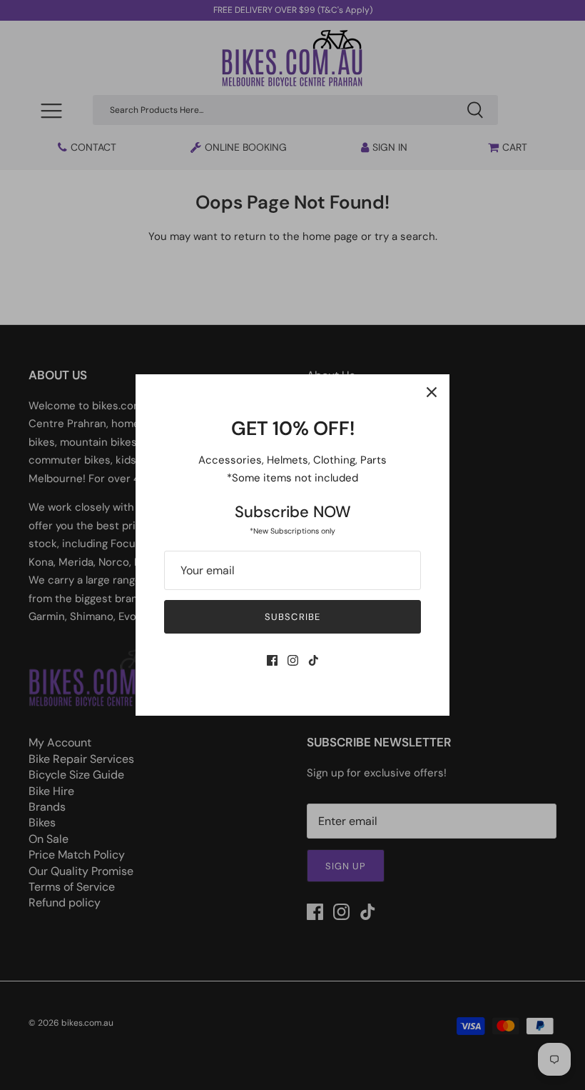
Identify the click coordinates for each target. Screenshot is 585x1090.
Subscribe (292, 617)
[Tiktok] (313, 660)
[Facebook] (272, 660)
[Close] (431, 392)
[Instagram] (293, 660)
